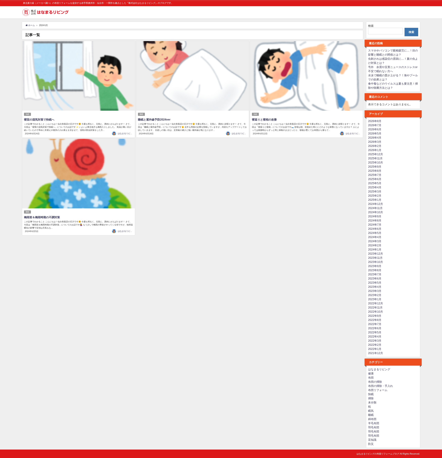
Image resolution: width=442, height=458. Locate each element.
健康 (371, 373)
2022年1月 (374, 349)
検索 (371, 25)
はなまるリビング (126, 133)
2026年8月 (374, 121)
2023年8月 (374, 270)
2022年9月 (374, 315)
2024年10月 (375, 212)
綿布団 (372, 419)
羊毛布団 (373, 423)
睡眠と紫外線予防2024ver (154, 119)
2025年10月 (375, 162)
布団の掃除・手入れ (380, 385)
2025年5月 (374, 183)
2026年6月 (374, 129)
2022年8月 (374, 320)
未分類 (372, 402)
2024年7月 (374, 224)
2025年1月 (374, 199)
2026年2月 (374, 145)
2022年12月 (375, 303)
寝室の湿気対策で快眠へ (39, 119)
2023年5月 (374, 282)
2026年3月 (374, 141)
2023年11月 (375, 257)
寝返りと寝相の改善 (264, 119)
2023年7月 (374, 274)
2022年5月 (374, 332)
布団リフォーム (377, 390)
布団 (371, 377)
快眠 (27, 114)
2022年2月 (374, 344)
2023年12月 (375, 253)
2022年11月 (375, 307)
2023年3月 (374, 291)
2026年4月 (374, 137)
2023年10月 (375, 262)
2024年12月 (375, 204)
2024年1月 (374, 249)
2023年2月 (374, 295)
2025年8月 (374, 170)
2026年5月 (374, 133)
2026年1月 (374, 150)
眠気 (371, 410)
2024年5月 (374, 233)
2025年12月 (375, 154)
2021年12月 (375, 353)
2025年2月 (374, 195)
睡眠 (141, 114)
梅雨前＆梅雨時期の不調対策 (42, 217)
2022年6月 (374, 328)
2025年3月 (374, 191)
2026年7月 (374, 125)
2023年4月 (374, 286)
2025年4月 (374, 187)
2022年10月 (375, 311)
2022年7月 (374, 324)
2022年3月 (374, 340)
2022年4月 (374, 336)
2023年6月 (374, 278)
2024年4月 (374, 237)
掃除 (371, 398)
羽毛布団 (373, 427)
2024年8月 (374, 220)
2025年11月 (375, 158)
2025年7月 (374, 174)
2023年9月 (374, 266)
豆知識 (372, 439)
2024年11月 (375, 208)
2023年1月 (374, 299)
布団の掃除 (375, 381)
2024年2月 (374, 245)
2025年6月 (374, 179)
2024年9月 (374, 216)
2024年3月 (374, 241)
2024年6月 (374, 228)
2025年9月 (374, 166)
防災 (371, 443)
